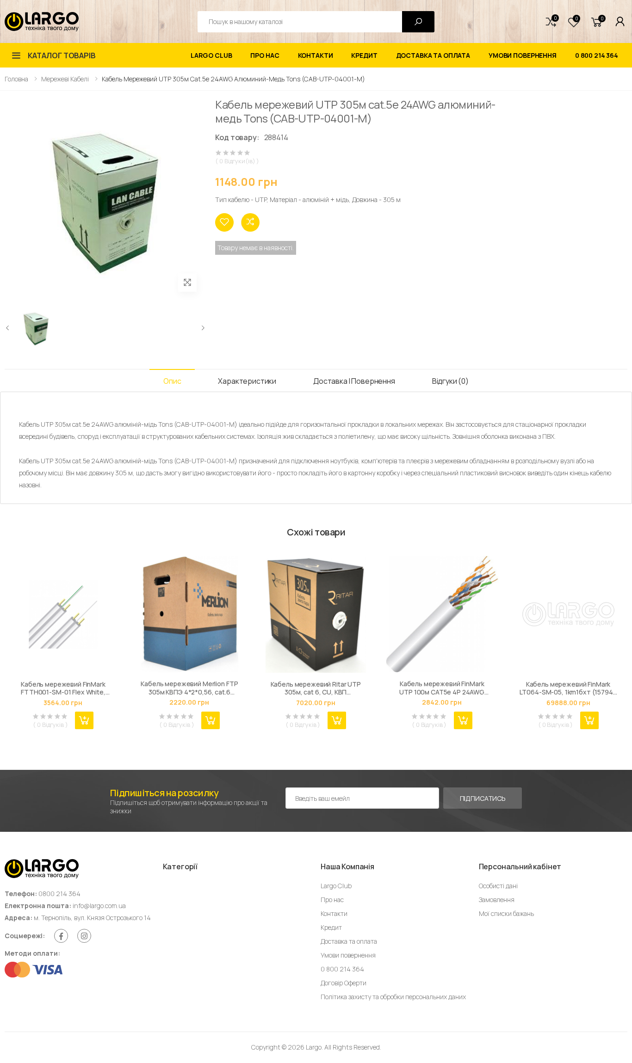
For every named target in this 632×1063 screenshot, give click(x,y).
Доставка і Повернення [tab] (354, 381)
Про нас (264, 55)
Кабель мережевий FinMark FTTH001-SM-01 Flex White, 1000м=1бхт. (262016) (63, 688)
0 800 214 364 (596, 55)
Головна (16, 78)
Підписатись (483, 798)
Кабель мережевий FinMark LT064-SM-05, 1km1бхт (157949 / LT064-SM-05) (568, 688)
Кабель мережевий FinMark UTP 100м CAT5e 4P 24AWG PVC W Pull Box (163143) (441, 688)
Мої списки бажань (506, 913)
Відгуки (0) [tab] (450, 381)
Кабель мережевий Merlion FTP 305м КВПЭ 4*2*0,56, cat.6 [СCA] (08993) (189, 688)
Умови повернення (523, 55)
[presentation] (8, 328)
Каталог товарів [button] (62, 55)
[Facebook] (61, 936)
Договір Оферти (343, 982)
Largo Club (211, 55)
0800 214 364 (59, 893)
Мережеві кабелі (65, 78)
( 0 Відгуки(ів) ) (237, 161)
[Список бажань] (224, 222)
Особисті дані (498, 885)
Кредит (364, 55)
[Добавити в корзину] (84, 720)
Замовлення (496, 899)
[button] (551, 22)
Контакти (315, 55)
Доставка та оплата (433, 55)
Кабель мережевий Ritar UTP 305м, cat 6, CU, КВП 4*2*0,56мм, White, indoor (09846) (316, 688)
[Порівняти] (250, 222)
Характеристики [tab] (247, 381)
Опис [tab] (172, 381)
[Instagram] (84, 936)
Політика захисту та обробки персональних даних (393, 996)
